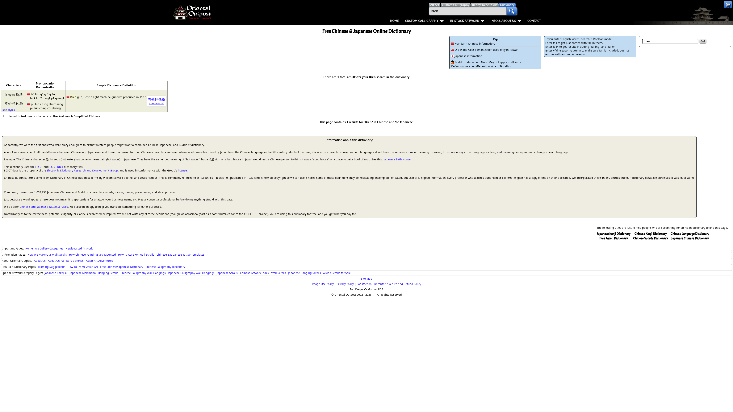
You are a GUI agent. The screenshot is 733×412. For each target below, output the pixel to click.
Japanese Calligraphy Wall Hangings (191, 273)
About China (56, 260)
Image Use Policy (323, 284)
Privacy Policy (345, 284)
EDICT (39, 167)
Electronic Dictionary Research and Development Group (82, 170)
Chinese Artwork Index (254, 273)
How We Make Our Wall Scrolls (47, 254)
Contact (534, 21)
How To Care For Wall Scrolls (136, 254)
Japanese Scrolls (227, 273)
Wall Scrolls (278, 273)
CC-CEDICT (56, 167)
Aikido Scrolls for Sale (337, 273)
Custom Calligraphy (421, 21)
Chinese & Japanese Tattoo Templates (180, 254)
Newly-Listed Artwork (79, 248)
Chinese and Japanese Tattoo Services (44, 206)
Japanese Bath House (397, 159)
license (182, 170)
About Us (40, 260)
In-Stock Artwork (464, 21)
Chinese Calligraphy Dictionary (165, 267)
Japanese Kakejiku (56, 273)
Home (394, 21)
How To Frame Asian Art (83, 267)
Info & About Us (503, 21)
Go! (703, 41)
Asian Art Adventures (99, 260)
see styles (8, 110)
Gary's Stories (75, 260)
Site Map (366, 278)
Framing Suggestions (51, 267)
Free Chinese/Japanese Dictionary (121, 267)
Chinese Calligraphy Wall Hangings (143, 273)
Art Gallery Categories (49, 248)
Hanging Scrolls (108, 273)
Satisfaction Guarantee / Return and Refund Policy (389, 284)
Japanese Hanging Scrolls (304, 273)
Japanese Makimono (83, 273)
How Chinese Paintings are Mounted (92, 254)
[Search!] (512, 11)
